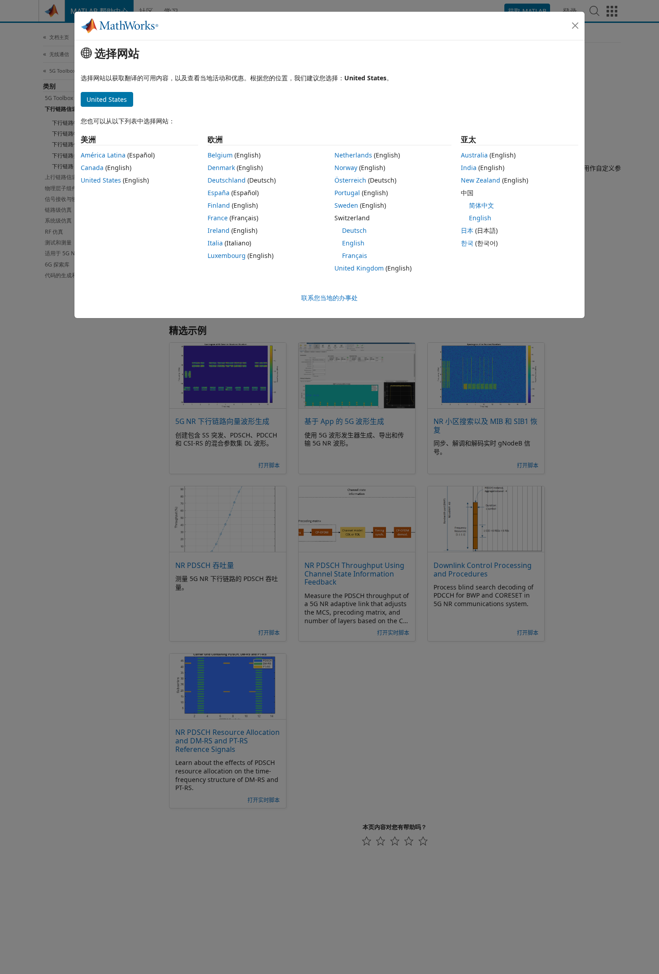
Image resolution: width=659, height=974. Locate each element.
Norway (345, 167)
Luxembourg (227, 255)
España (219, 192)
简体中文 (481, 205)
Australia (474, 155)
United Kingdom (359, 268)
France (218, 218)
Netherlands (353, 155)
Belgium (220, 155)
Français (354, 255)
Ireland (219, 230)
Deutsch (354, 230)
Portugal (347, 192)
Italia (215, 243)
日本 (467, 230)
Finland (219, 205)
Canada (92, 167)
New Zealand (480, 180)
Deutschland (227, 180)
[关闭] (575, 25)
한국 (467, 243)
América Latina (103, 155)
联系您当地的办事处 (329, 297)
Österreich (350, 180)
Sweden (346, 205)
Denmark (221, 167)
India (469, 167)
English (353, 243)
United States (101, 180)
